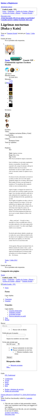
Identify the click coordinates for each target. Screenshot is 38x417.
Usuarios (8, 301)
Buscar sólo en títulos (20, 330)
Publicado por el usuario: (10, 333)
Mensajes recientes (16, 365)
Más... (8, 367)
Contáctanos (9, 379)
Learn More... (14, 412)
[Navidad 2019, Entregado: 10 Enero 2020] (7, 70)
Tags (6, 318)
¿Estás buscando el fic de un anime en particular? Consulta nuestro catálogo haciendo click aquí (18, 19)
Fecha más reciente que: (10, 342)
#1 (5, 262)
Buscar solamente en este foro (22, 350)
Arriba (7, 384)
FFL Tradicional (10, 375)
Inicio (7, 382)
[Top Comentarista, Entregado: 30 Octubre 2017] (17, 70)
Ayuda (7, 380)
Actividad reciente (15, 314)
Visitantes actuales (15, 312)
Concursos (8, 299)
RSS (6, 386)
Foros (7, 288)
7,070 (11, 81)
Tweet (3, 275)
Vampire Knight (12, 33)
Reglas (7, 320)
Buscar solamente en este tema (22, 348)
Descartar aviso (6, 16)
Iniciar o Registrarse (9, 3)
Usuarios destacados (15, 311)
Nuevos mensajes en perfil (17, 316)
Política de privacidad (12, 391)
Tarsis (28, 33)
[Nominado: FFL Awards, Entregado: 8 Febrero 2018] (12, 70)
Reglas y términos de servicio (14, 389)
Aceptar (7, 412)
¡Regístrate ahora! (6, 7)
